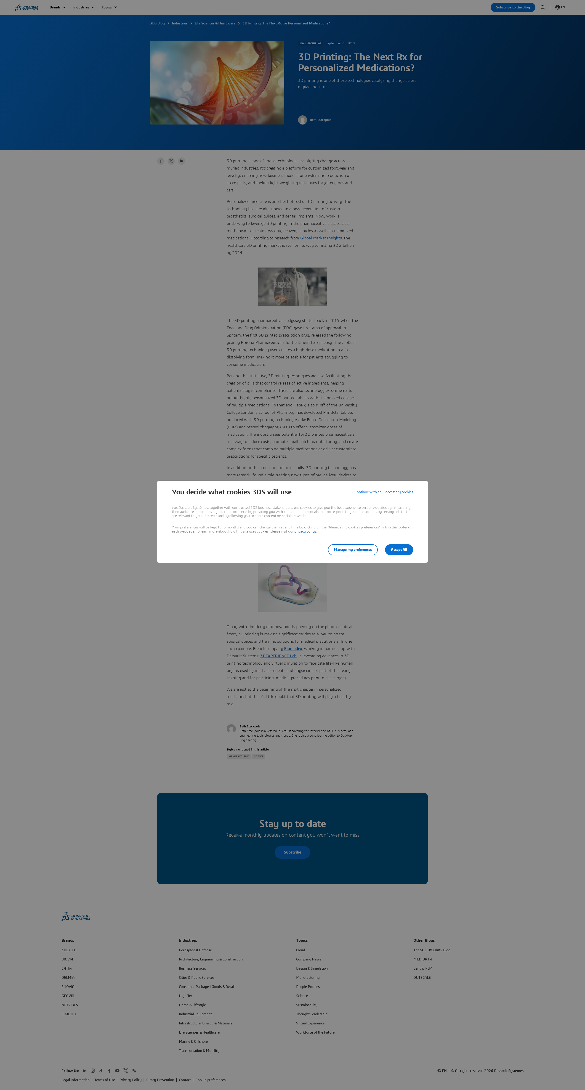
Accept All (399, 550)
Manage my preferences (353, 550)
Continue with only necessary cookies (384, 492)
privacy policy (305, 531)
